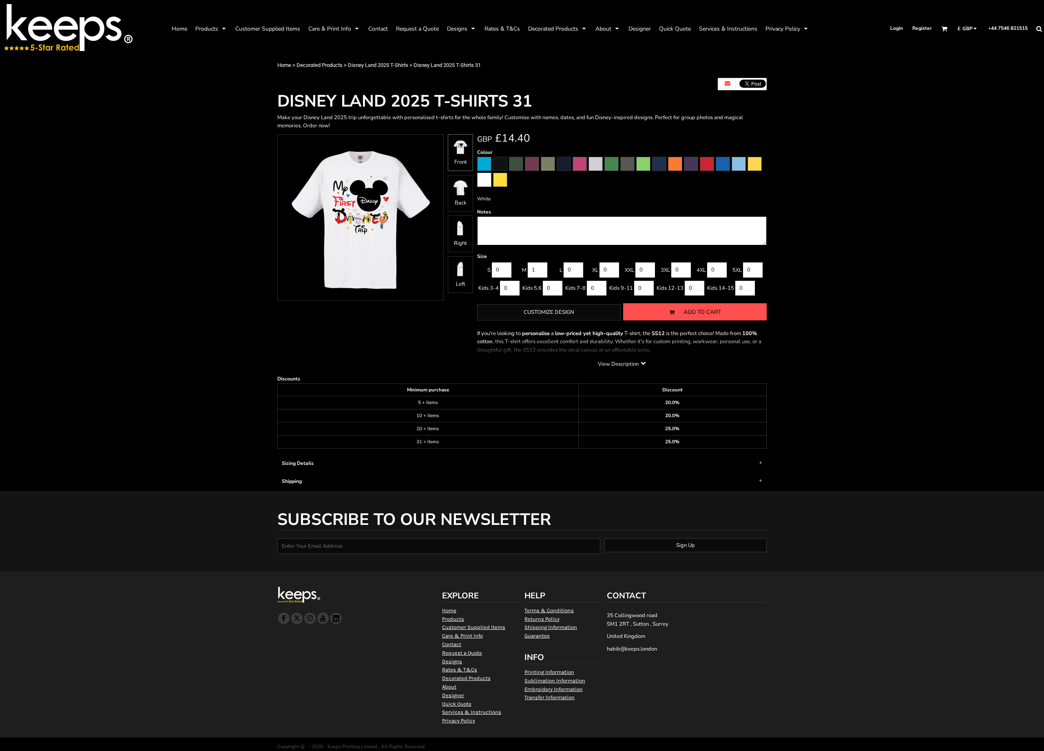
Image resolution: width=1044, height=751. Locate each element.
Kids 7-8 (575, 288)
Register (922, 28)
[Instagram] (310, 618)
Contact (451, 644)
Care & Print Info (462, 636)
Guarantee (537, 636)
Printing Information (549, 672)
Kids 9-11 (621, 288)
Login (896, 28)
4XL (701, 270)
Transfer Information (549, 697)
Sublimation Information (554, 681)
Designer (453, 695)
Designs (452, 661)
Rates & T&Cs (459, 670)
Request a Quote (462, 653)
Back (461, 203)
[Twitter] (297, 618)
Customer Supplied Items (473, 627)
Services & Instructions (471, 712)
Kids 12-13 (670, 288)
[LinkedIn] (336, 618)
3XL (665, 270)
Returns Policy (542, 619)
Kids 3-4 (488, 288)
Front (460, 162)
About (449, 687)
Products (453, 619)
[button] (211, 28)
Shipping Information (550, 627)
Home (284, 65)
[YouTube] (323, 618)
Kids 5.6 (532, 288)
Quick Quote (456, 704)
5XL (737, 270)
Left (460, 284)
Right (460, 243)
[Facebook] (284, 618)
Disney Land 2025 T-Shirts (378, 65)
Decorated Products (319, 65)
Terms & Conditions (549, 610)
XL (595, 270)
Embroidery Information (553, 689)
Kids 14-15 (720, 288)
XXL (629, 270)
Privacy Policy (458, 721)
